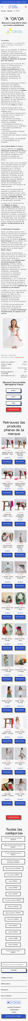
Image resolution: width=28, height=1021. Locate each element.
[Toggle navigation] (26, 7)
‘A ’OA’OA (7, 450)
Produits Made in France (7, 372)
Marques (9, 10)
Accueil (3, 10)
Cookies (14, 1012)
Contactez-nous (19, 357)
